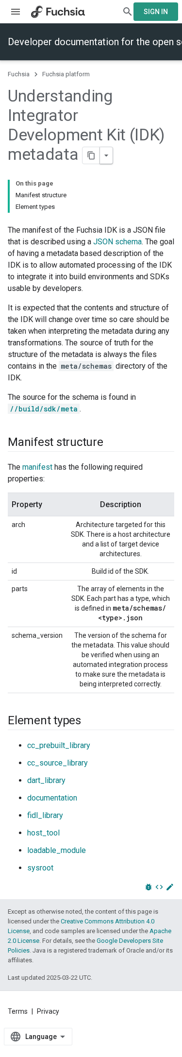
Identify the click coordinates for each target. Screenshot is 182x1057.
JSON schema (117, 241)
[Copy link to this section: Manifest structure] (113, 443)
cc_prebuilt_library (58, 745)
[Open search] (127, 11)
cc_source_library (57, 762)
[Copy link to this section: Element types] (90, 721)
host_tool (43, 832)
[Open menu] (15, 11)
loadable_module (56, 850)
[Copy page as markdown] (91, 155)
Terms (18, 1011)
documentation (52, 797)
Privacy (48, 1011)
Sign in (156, 12)
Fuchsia (19, 74)
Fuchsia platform (66, 74)
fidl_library (45, 815)
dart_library (46, 780)
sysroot (40, 867)
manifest (37, 467)
